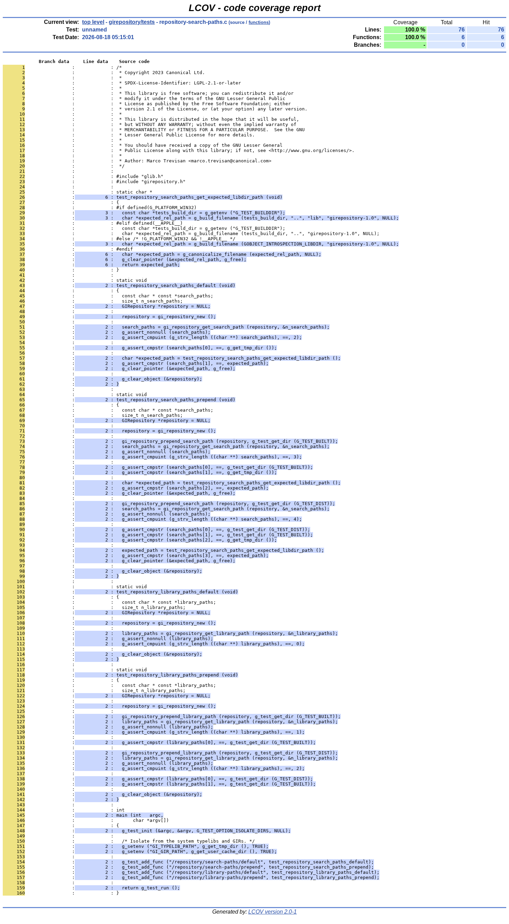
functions (259, 22)
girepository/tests (132, 22)
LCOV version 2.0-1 (272, 912)
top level (93, 22)
